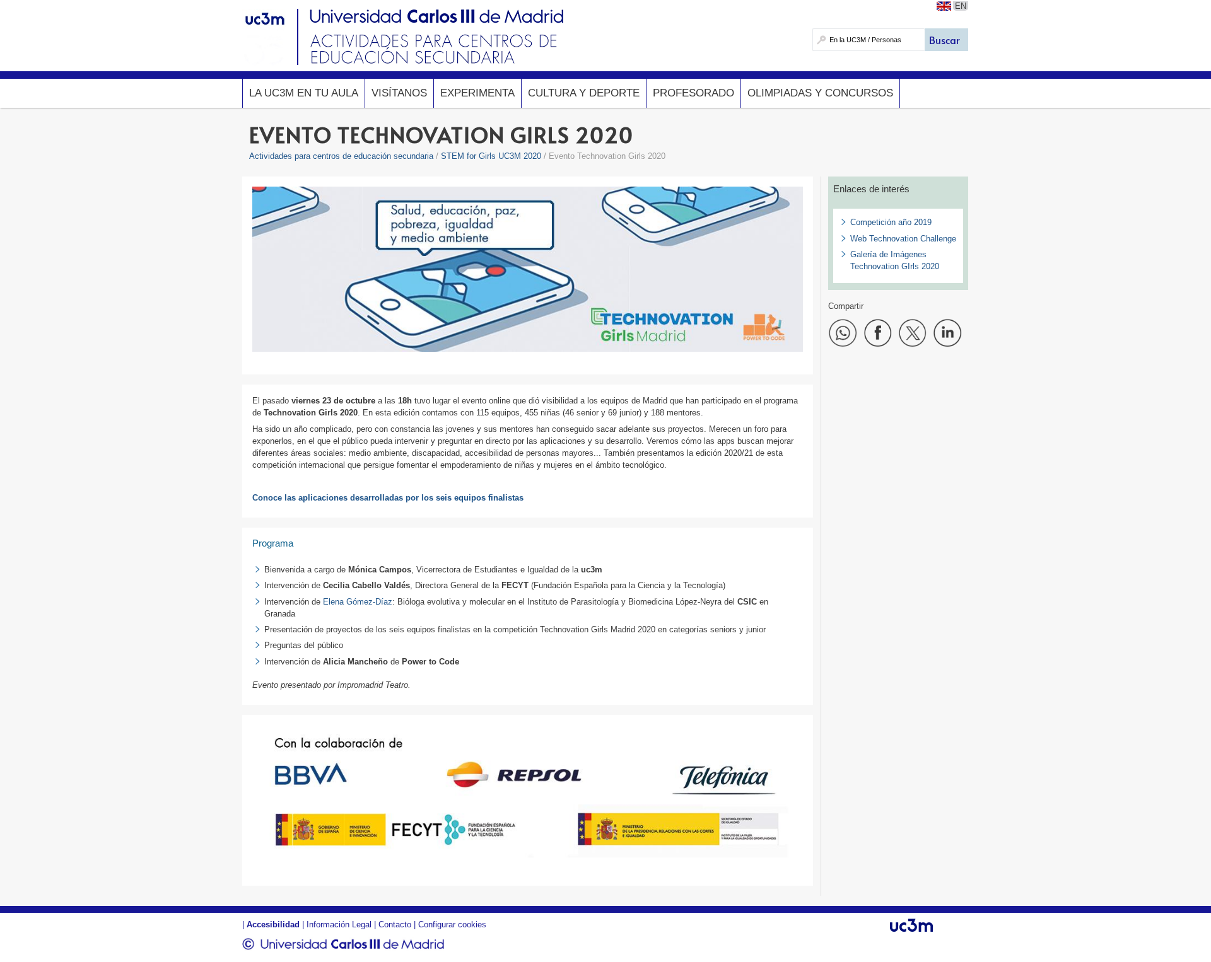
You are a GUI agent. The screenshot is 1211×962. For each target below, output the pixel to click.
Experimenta (477, 93)
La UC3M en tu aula (303, 93)
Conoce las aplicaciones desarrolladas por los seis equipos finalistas (388, 497)
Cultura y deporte (584, 93)
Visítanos (399, 93)
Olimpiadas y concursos (820, 93)
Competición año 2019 (891, 222)
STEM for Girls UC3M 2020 (491, 156)
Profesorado (693, 93)
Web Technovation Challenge (903, 238)
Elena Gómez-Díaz (356, 601)
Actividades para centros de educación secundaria (341, 156)
